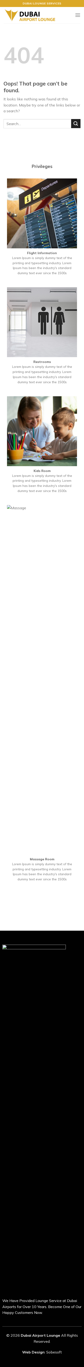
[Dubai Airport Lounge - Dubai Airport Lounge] (30, 15)
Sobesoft (54, 1352)
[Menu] (77, 15)
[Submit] (75, 123)
